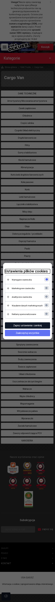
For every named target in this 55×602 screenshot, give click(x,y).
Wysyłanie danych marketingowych (27, 305)
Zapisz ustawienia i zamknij (27, 325)
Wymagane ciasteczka (22, 280)
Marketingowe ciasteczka (23, 288)
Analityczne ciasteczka (22, 297)
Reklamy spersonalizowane (24, 314)
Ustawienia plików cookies (26, 271)
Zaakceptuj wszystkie (27, 333)
